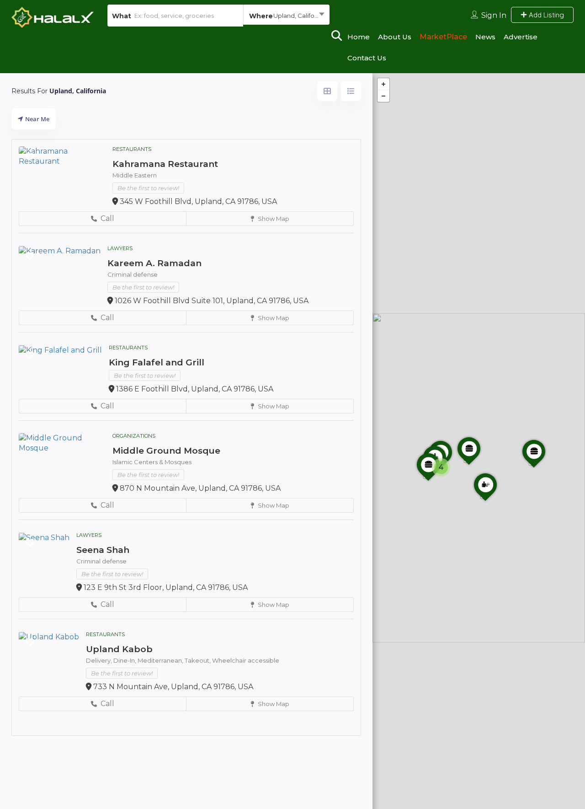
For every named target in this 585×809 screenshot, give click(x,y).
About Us (394, 36)
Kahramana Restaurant (165, 164)
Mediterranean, (161, 660)
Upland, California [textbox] (299, 15)
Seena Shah (102, 550)
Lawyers (120, 248)
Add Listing (545, 15)
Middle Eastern (134, 175)
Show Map (272, 218)
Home (358, 36)
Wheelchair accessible (245, 660)
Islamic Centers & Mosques (151, 462)
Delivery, (99, 660)
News (485, 36)
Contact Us (366, 58)
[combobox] (286, 15)
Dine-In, (125, 660)
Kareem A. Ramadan (154, 263)
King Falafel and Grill (156, 362)
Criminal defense (132, 274)
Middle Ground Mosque (166, 450)
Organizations (133, 436)
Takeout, (198, 660)
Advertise (520, 36)
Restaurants (131, 149)
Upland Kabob (119, 649)
